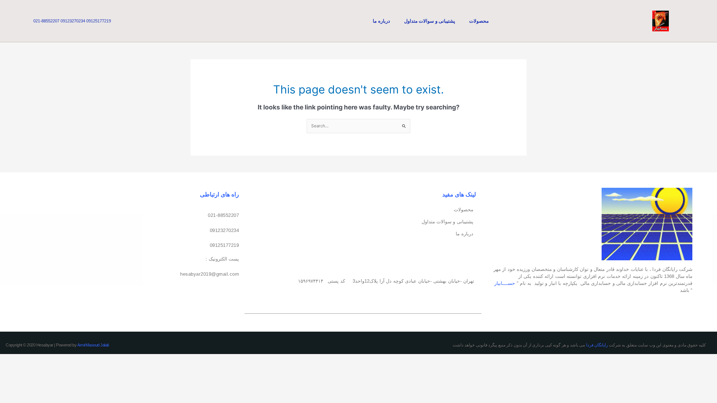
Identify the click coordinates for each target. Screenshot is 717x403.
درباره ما (381, 21)
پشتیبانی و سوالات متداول (429, 21)
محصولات (479, 21)
